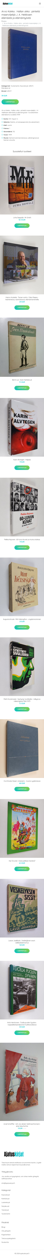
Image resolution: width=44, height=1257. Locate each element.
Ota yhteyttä (6, 1231)
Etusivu (4, 21)
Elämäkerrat (6, 88)
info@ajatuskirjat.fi (8, 1183)
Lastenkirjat (6, 1202)
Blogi (3, 1227)
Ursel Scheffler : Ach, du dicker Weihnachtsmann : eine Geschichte (22, 1125)
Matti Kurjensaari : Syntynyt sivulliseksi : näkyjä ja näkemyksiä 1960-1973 (22, 700)
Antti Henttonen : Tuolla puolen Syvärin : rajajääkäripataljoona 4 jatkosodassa (22, 1024)
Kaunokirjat (24, 86)
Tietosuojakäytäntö (9, 1238)
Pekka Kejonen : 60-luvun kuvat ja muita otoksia (22, 539)
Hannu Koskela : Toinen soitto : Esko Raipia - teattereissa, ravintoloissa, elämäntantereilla (22, 298)
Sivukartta (5, 1242)
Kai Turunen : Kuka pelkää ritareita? (22, 861)
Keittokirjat (5, 1199)
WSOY (31, 86)
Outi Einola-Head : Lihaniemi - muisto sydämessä (22, 781)
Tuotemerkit (15, 86)
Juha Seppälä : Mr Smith (22, 218)
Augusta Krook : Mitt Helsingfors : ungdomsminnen (22, 619)
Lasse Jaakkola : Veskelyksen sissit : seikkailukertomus (22, 942)
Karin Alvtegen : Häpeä (22, 460)
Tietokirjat (5, 1210)
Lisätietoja (10, 102)
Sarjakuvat (5, 1206)
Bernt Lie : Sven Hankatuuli (22, 380)
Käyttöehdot (6, 1235)
